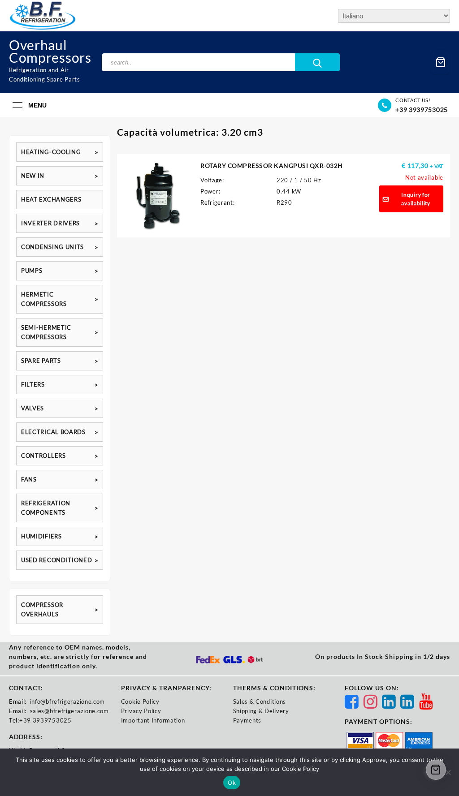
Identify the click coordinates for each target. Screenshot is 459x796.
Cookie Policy (140, 701)
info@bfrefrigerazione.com (67, 701)
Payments (247, 720)
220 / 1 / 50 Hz (299, 180)
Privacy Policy (141, 710)
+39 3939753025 (421, 109)
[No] (447, 772)
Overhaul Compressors (50, 51)
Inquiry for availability (415, 199)
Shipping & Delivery (261, 710)
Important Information (153, 720)
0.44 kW (289, 191)
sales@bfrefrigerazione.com (69, 710)
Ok (232, 782)
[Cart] (440, 62)
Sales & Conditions (259, 701)
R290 (284, 202)
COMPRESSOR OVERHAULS (42, 609)
